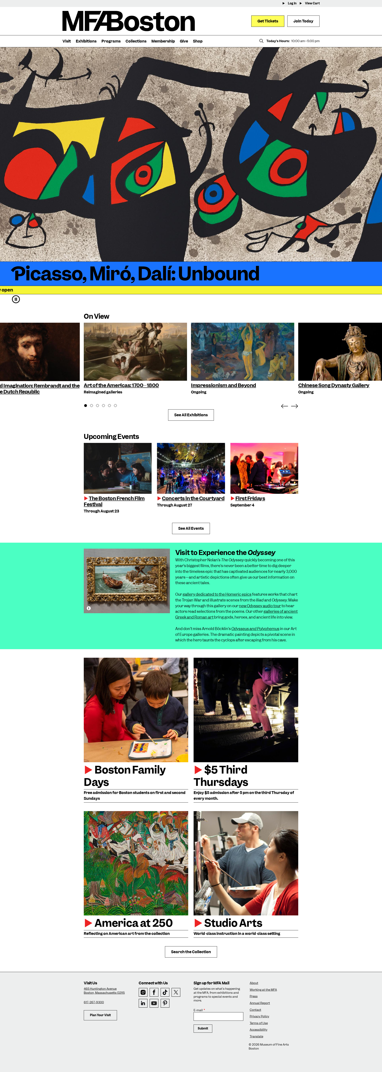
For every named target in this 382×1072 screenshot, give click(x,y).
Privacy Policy (259, 1016)
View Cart (312, 3)
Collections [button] (136, 41)
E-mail (198, 1010)
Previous (284, 405)
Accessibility (258, 1030)
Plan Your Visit (100, 1015)
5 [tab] (112, 406)
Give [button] (184, 41)
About (254, 983)
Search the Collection (191, 951)
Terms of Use (259, 1023)
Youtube (154, 1003)
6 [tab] (118, 406)
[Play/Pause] (16, 299)
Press (254, 996)
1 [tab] (88, 406)
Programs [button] (111, 41)
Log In (292, 3)
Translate (256, 1036)
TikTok (165, 992)
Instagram (143, 992)
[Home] (128, 21)
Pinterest (165, 1003)
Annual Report (260, 1003)
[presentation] (118, 468)
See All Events (191, 528)
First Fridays (250, 498)
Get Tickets (267, 21)
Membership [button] (163, 41)
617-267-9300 (94, 1002)
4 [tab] (106, 406)
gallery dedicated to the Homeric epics (217, 594)
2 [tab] (94, 406)
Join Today (303, 21)
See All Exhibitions (191, 415)
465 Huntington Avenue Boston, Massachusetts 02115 (104, 991)
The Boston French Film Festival (114, 501)
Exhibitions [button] (86, 41)
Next (294, 405)
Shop (198, 41)
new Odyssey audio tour (260, 605)
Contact (255, 1010)
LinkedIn (143, 1003)
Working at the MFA (263, 990)
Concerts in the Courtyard (193, 498)
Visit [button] (66, 41)
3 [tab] (100, 406)
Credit (89, 608)
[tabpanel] (135, 359)
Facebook (154, 992)
